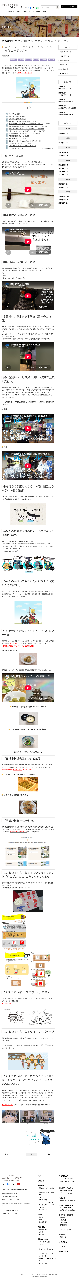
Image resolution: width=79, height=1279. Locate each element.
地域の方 (62, 1198)
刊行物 (41, 1244)
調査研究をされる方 (66, 1188)
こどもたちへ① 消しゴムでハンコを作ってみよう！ (26, 141)
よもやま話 (62, 73)
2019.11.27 (65, 87)
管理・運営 (63, 1237)
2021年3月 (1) (63, 174)
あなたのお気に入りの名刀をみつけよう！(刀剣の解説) (26, 129)
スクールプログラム (66, 1179)
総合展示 (42, 1217)
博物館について (40, 11)
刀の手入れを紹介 (14, 114)
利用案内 (41, 1185)
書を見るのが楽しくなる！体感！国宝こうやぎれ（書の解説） (29, 126)
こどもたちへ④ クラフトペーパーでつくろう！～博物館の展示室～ (31, 148)
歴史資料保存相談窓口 (67, 1210)
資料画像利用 (64, 1222)
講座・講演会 (43, 1229)
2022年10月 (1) (63, 155)
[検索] (57, 7)
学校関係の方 (63, 1176)
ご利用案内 (10, 11)
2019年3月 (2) (63, 203)
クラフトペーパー (7, 1105)
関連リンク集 (63, 1251)
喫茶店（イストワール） (47, 1205)
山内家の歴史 (62, 60)
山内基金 (62, 1246)
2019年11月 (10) (63, 197)
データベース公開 (66, 1193)
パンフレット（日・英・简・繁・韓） (47, 1255)
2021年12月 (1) (63, 165)
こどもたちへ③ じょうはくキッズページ (22, 146)
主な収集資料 (43, 1222)
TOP (39, 1176)
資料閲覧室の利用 (66, 1191)
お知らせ (41, 1181)
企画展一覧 (42, 1220)
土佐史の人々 (62, 65)
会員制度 (42, 1207)
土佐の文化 (62, 69)
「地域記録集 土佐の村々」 (18, 138)
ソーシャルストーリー (46, 1263)
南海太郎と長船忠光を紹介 (17, 116)
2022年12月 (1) (63, 152)
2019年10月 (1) (63, 200)
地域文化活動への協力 (67, 1200)
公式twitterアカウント (24, 73)
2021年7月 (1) (63, 168)
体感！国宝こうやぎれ (13, 499)
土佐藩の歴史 (62, 56)
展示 (19, 11)
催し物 (41, 1232)
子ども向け (42, 1234)
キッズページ (43, 1210)
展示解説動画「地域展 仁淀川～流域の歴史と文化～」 (26, 124)
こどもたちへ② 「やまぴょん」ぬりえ (21, 143)
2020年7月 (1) (63, 184)
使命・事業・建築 (44, 1242)
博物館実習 (63, 1225)
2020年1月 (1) (63, 187)
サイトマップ (18, 7)
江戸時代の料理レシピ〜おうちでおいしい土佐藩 (24, 133)
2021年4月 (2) (63, 171)
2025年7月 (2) (63, 133)
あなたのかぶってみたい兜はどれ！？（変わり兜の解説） (27, 131)
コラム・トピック (65, 1230)
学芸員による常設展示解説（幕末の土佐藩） (23, 121)
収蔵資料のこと (63, 52)
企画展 (40, 1214)
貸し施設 (63, 1220)
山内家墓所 (63, 1242)
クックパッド (14, 643)
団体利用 (42, 1197)
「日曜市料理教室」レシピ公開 (19, 136)
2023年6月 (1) (63, 143)
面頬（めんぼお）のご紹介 (17, 119)
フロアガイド (43, 1200)
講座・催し (28, 11)
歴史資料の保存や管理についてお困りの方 (67, 1206)
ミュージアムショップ (46, 1202)
